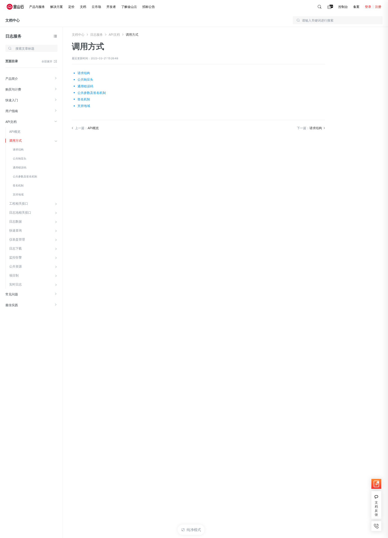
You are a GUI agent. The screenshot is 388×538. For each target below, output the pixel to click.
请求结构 (18, 149)
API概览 (14, 131)
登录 (368, 7)
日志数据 (15, 221)
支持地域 (18, 194)
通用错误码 (19, 167)
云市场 (96, 7)
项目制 (14, 275)
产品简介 (11, 78)
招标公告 (148, 7)
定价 (71, 7)
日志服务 (13, 36)
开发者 (111, 7)
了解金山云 (129, 7)
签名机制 (18, 185)
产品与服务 (37, 7)
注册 (378, 7)
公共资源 (15, 266)
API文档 (11, 122)
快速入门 (11, 100)
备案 (356, 7)
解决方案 (56, 7)
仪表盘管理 (17, 239)
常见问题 (11, 294)
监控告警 (15, 257)
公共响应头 (19, 158)
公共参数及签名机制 (25, 176)
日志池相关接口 (20, 212)
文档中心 (12, 20)
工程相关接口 (18, 203)
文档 (83, 7)
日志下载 (15, 248)
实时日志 (15, 284)
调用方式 (15, 140)
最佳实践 (11, 305)
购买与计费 (13, 89)
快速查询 (15, 230)
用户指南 (11, 111)
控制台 (343, 7)
